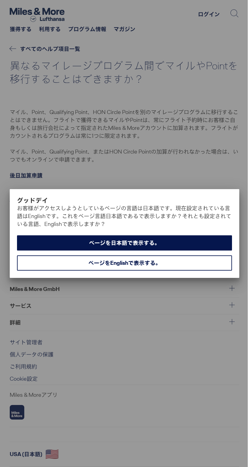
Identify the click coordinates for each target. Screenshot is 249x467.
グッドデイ (32, 200)
